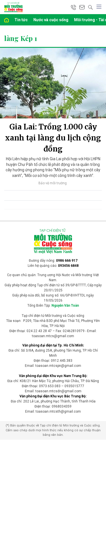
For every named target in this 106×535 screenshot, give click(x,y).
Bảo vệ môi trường (52, 183)
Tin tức (21, 20)
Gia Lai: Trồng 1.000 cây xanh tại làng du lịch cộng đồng (53, 137)
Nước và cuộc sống (50, 20)
